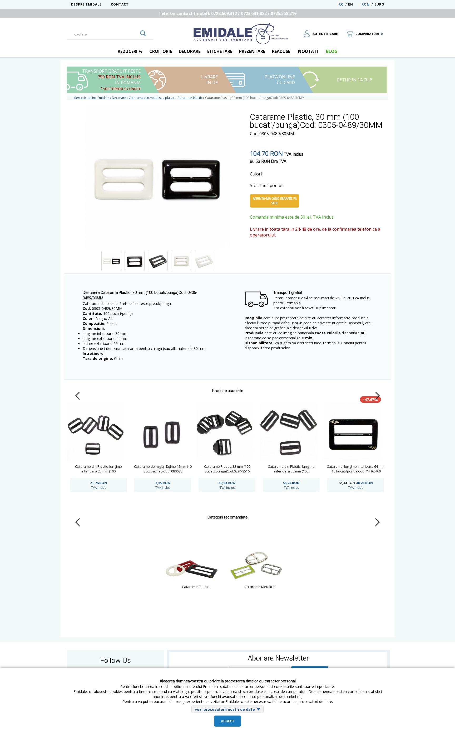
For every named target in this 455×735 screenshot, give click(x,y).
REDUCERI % (130, 51)
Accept (227, 721)
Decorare (189, 51)
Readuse (281, 51)
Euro (379, 4)
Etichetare (219, 51)
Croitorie (160, 51)
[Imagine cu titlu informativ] (111, 261)
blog (332, 51)
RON (366, 4)
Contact (119, 4)
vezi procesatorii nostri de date (225, 709)
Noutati (308, 51)
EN (354, 4)
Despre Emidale (86, 4)
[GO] (143, 32)
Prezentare (252, 51)
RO (341, 4)
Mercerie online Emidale (91, 97)
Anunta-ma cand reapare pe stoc (275, 200)
